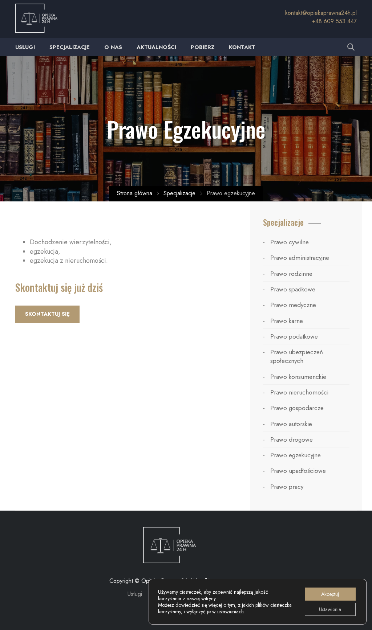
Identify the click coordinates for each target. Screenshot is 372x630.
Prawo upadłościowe (298, 470)
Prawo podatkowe (294, 336)
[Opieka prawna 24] (169, 544)
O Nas (113, 47)
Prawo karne (286, 320)
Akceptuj (330, 594)
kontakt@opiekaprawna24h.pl (321, 13)
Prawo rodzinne (291, 273)
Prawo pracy (286, 486)
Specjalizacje (69, 47)
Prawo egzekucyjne (295, 455)
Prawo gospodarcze (297, 408)
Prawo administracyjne (299, 257)
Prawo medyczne (293, 304)
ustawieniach (230, 611)
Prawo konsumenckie (298, 376)
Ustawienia (330, 609)
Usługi (25, 47)
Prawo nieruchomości (299, 392)
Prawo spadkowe (292, 289)
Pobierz (202, 47)
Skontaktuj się (47, 314)
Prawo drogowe (291, 439)
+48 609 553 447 (334, 21)
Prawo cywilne (289, 242)
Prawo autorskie (291, 424)
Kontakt (242, 47)
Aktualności (156, 47)
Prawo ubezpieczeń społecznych (296, 356)
